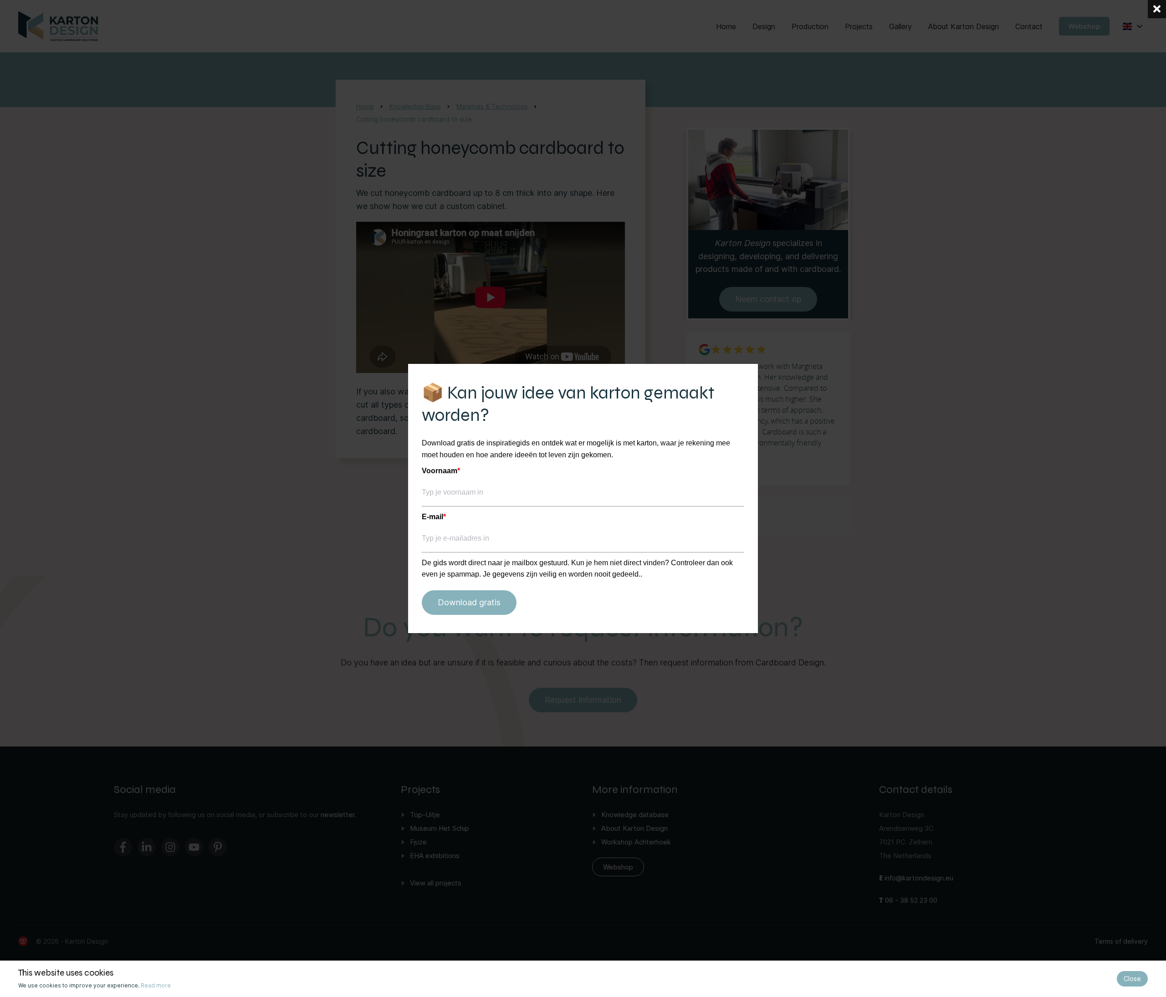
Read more (156, 985)
